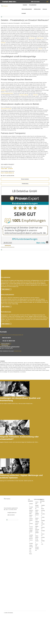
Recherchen (31, 38)
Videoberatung (25, 183)
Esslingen (3, 42)
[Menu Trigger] (47, 1)
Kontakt (24, 13)
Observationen (40, 38)
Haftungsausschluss (37, 523)
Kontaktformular (17, 351)
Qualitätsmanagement (31, 537)
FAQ (30, 552)
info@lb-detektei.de (9, 1)
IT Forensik (31, 523)
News (30, 553)
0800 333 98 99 (35, 1)
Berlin (42, 508)
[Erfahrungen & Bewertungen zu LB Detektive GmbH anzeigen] (25, 243)
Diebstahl (35, 94)
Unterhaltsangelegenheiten (7, 93)
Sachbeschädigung (23, 94)
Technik (40, 48)
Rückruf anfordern (25, 179)
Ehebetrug (3, 90)
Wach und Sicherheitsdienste (37, 547)
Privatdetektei (32, 5)
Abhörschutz (37, 9)
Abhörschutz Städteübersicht (37, 513)
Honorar (45, 9)
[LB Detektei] (10, 10)
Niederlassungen (37, 507)
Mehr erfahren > (6, 289)
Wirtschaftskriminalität (6, 108)
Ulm (42, 544)
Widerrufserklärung (36, 537)
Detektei (24, 5)
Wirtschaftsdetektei (27, 9)
